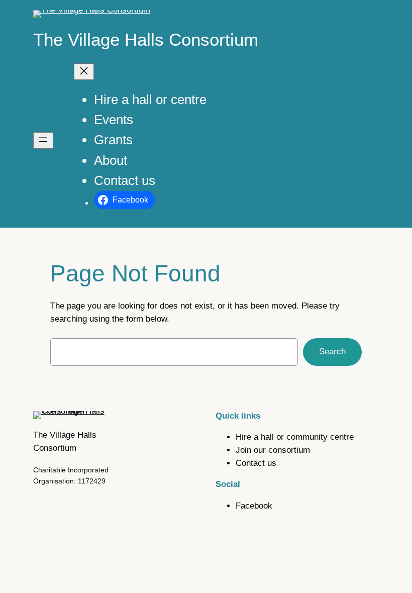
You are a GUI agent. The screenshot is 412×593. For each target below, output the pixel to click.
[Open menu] (43, 140)
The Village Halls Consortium (145, 39)
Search (332, 351)
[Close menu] (84, 71)
